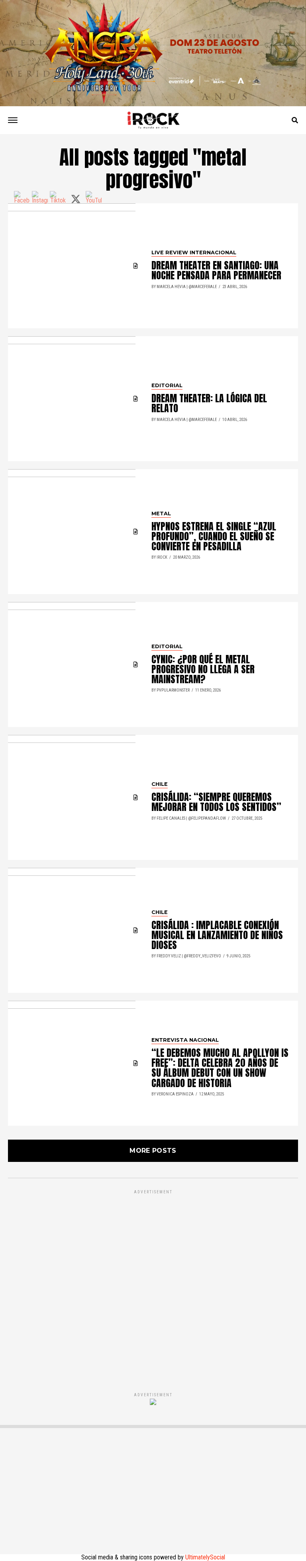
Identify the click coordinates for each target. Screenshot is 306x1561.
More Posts (152, 1150)
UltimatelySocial (205, 1557)
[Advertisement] (153, 1282)
